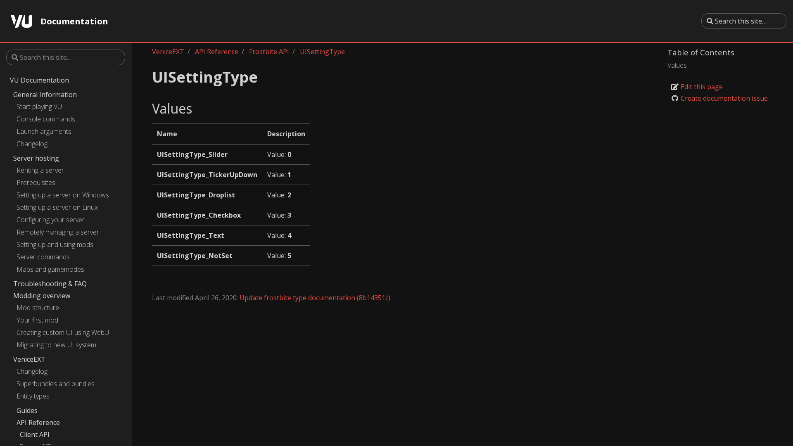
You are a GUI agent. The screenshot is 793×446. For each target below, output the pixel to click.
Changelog (32, 143)
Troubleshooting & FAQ (50, 283)
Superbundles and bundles (56, 383)
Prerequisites (36, 182)
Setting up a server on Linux (57, 207)
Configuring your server (51, 219)
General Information (45, 94)
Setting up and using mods (55, 244)
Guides (27, 410)
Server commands (43, 256)
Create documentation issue (723, 98)
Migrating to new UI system (56, 344)
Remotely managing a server (58, 232)
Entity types (33, 396)
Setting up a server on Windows (63, 194)
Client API (35, 434)
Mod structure (38, 307)
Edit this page (701, 86)
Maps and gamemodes (50, 269)
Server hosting (36, 158)
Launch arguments (44, 131)
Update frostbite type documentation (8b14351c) (315, 297)
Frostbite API (269, 51)
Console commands (46, 118)
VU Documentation (39, 80)
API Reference (38, 422)
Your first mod (37, 320)
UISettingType (322, 51)
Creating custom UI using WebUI (64, 332)
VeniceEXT (29, 359)
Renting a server (40, 170)
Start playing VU (39, 106)
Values (677, 65)
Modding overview (41, 295)
